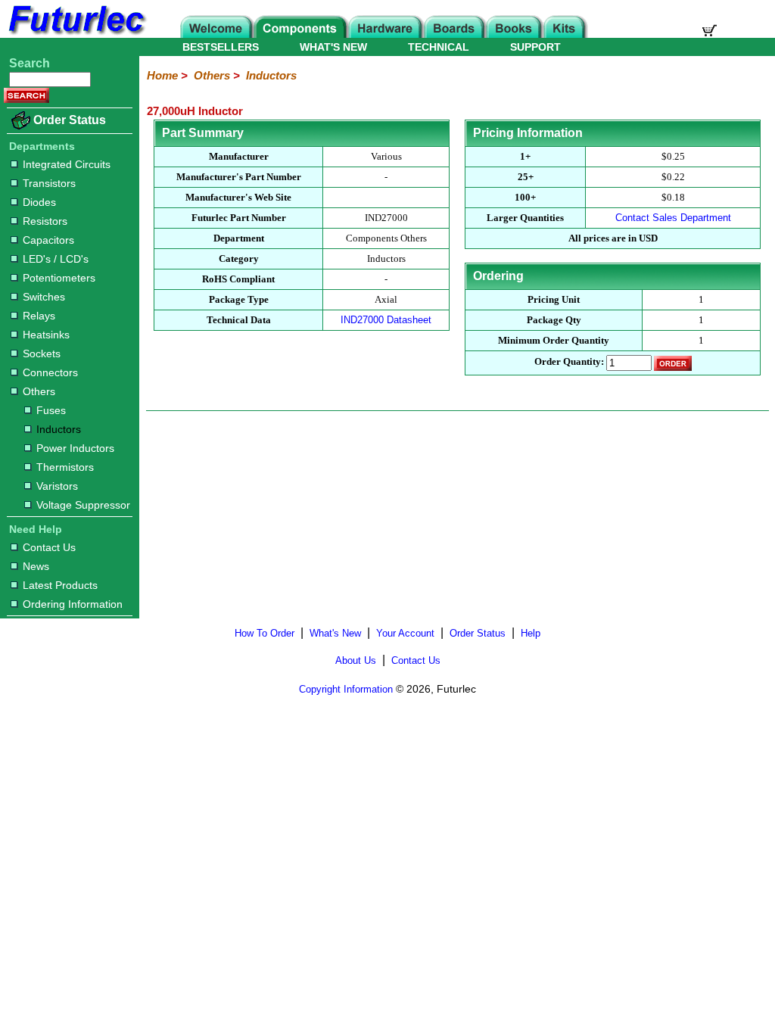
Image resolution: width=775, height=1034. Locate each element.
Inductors (58, 429)
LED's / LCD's (56, 259)
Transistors (49, 183)
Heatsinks (46, 335)
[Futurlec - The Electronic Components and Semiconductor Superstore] (75, 33)
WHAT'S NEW (333, 47)
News (36, 566)
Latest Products (60, 585)
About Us (355, 660)
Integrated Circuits (66, 164)
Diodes (39, 202)
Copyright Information (346, 689)
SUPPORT (535, 47)
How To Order (264, 633)
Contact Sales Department (673, 217)
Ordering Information (73, 604)
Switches (44, 297)
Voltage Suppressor (83, 505)
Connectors (50, 372)
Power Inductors (75, 448)
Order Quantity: (569, 362)
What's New (335, 633)
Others (39, 391)
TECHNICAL (438, 47)
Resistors (45, 221)
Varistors (57, 486)
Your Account (405, 633)
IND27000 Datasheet (386, 319)
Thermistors (65, 467)
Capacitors (48, 240)
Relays (39, 316)
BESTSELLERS (220, 47)
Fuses (51, 410)
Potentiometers (59, 278)
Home (162, 75)
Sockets (42, 353)
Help (530, 633)
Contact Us (49, 547)
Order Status (69, 120)
